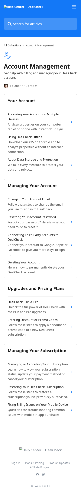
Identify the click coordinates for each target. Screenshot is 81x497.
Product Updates (59, 463)
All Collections (12, 45)
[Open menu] (73, 7)
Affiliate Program (40, 467)
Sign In (16, 463)
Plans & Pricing (34, 463)
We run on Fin (42, 486)
